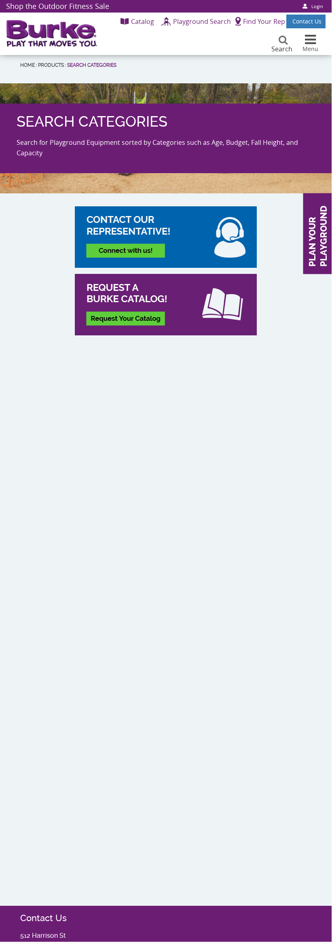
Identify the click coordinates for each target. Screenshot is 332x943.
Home (27, 65)
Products (51, 65)
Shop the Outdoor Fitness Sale (57, 6)
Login (317, 6)
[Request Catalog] (166, 304)
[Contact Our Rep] (166, 237)
